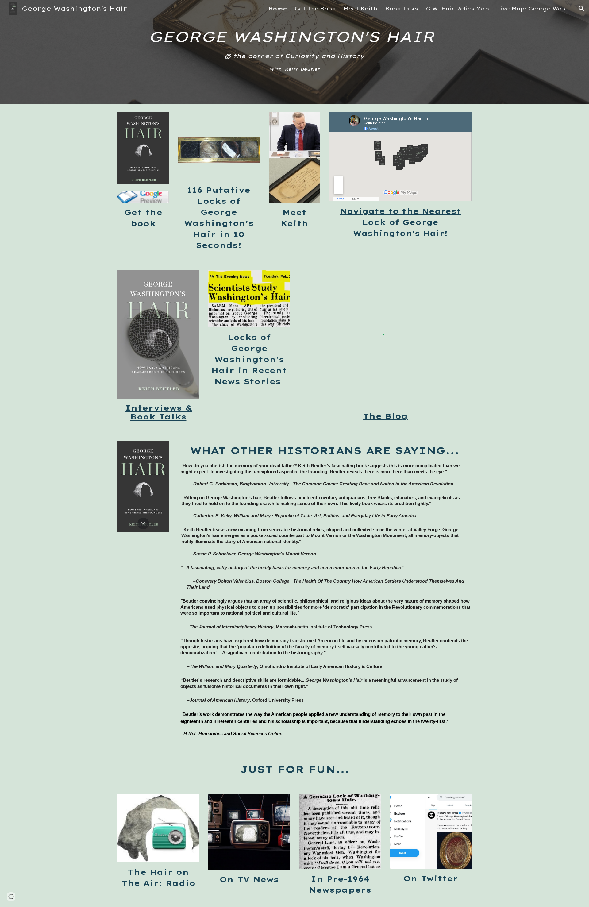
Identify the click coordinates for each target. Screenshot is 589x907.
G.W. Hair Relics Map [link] (457, 9)
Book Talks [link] (401, 9)
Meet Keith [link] (360, 9)
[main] (294, 52)
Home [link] (277, 9)
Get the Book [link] (315, 9)
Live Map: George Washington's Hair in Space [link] (534, 9)
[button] (581, 8)
